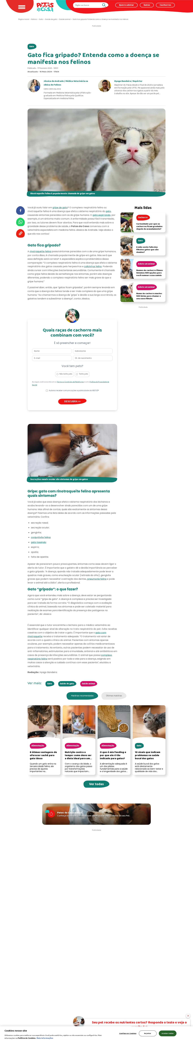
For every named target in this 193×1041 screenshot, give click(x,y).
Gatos (147, 5)
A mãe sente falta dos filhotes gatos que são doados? (147, 250)
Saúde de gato (67, 683)
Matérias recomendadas (82, 696)
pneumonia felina (96, 579)
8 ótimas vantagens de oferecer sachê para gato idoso (43, 755)
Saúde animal (88, 683)
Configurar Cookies (127, 1033)
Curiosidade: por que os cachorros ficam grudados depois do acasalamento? (149, 226)
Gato (31, 46)
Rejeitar (147, 1033)
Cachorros (165, 5)
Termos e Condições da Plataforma (70, 382)
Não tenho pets (65, 374)
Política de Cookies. (27, 1038)
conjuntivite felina (40, 537)
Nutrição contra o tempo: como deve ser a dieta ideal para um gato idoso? (78, 757)
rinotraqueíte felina (40, 251)
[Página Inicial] (45, 7)
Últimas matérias (114, 696)
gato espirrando (101, 215)
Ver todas (96, 784)
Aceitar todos (168, 1033)
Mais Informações (45, 1038)
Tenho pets (83, 374)
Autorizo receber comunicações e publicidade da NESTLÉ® (74, 390)
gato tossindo (38, 542)
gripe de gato (60, 207)
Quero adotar (126, 5)
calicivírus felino (93, 266)
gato (108, 211)
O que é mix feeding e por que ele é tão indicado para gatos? (113, 755)
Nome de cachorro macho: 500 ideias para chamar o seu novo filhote (149, 296)
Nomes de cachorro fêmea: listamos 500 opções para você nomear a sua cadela (149, 273)
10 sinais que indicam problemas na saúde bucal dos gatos (147, 755)
